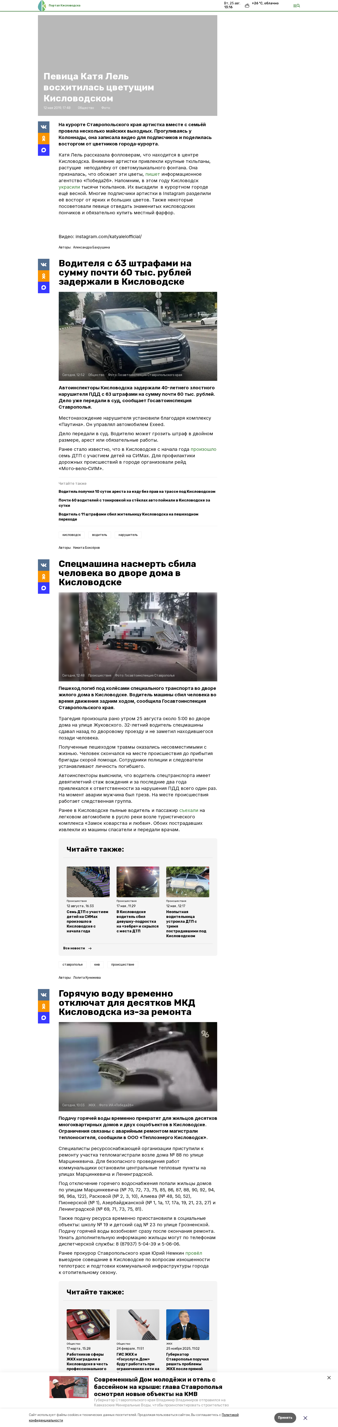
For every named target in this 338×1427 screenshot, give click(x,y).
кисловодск (72, 535)
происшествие (122, 965)
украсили (69, 187)
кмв (97, 965)
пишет (152, 174)
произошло (203, 449)
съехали (188, 810)
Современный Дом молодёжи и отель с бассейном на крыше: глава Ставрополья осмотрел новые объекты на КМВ (158, 1386)
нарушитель (128, 535)
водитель (99, 535)
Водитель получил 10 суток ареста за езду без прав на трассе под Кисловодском (137, 491)
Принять (285, 1418)
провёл (193, 1253)
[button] (69, 1387)
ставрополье (73, 965)
